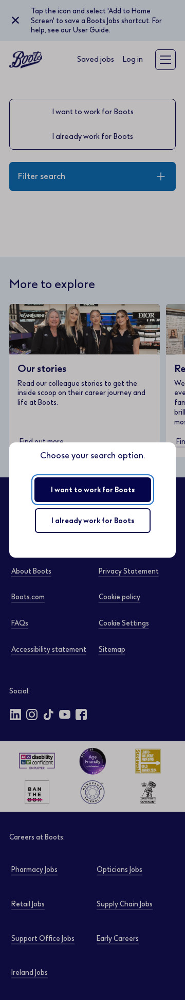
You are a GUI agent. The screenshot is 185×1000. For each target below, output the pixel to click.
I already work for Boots (92, 520)
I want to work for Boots (93, 490)
